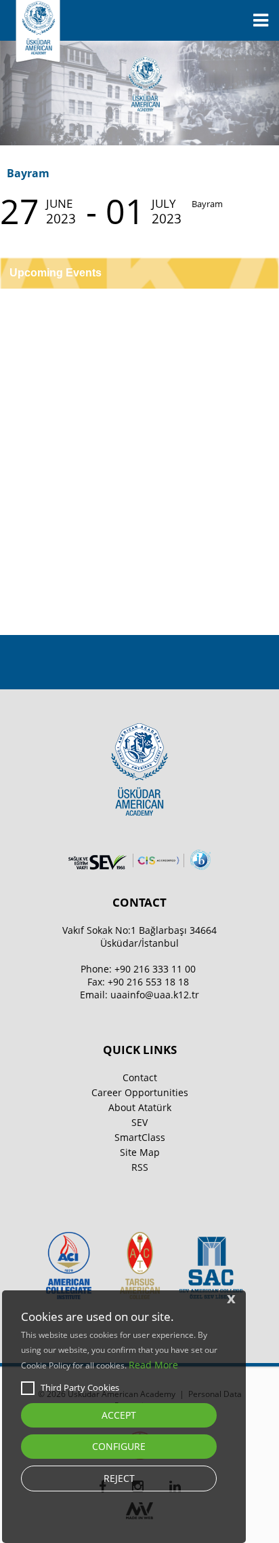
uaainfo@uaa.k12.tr (154, 994)
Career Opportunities (139, 1092)
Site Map (140, 1152)
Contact (140, 1077)
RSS (139, 1167)
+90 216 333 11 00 (155, 968)
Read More (153, 1364)
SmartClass (139, 1137)
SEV (139, 1122)
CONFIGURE (119, 1446)
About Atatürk (139, 1107)
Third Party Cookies (80, 1387)
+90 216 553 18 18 (148, 981)
